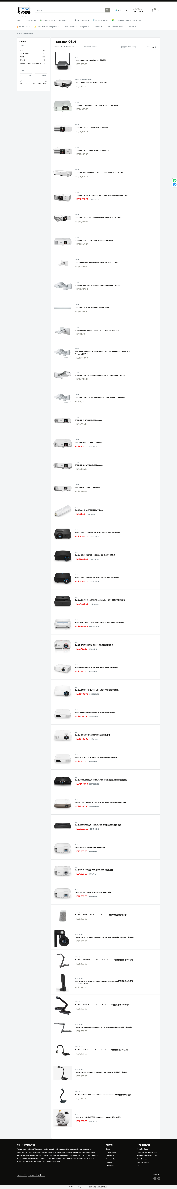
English (20, 1175)
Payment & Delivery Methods (147, 1152)
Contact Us (132, 27)
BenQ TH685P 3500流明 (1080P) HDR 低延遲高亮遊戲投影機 (96, 667)
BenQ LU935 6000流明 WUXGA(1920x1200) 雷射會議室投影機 (97, 690)
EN (126, 10)
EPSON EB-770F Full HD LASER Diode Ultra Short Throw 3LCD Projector (100, 375)
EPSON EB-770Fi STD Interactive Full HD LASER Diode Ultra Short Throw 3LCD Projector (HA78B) (102, 352)
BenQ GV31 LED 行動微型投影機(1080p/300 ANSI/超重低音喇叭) (98, 1117)
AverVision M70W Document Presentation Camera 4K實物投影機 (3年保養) (102, 1005)
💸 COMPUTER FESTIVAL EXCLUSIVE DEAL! (55, 20)
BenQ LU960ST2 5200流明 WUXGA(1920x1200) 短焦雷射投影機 (97, 532)
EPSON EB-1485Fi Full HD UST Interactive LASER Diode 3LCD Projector (100, 397)
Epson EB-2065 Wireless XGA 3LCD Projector (91, 83)
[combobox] (70, 10)
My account (137, 11)
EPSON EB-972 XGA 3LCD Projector (87, 487)
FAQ (138, 1165)
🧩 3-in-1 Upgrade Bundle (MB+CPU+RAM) (126, 20)
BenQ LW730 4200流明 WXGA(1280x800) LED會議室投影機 (96, 757)
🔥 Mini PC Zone (22, 27)
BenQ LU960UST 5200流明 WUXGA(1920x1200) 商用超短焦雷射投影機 (100, 600)
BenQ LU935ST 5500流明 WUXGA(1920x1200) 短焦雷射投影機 (97, 577)
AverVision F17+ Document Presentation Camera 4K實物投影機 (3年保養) (101, 1072)
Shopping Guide (142, 1149)
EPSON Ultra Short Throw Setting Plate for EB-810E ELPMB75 (96, 263)
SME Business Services (116, 27)
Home (19, 20)
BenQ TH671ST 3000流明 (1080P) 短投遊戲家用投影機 (94, 645)
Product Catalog (30, 20)
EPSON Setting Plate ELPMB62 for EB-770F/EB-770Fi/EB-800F (97, 330)
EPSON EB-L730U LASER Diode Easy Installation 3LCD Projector (97, 218)
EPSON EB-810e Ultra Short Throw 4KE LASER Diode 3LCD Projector (99, 173)
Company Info (111, 1152)
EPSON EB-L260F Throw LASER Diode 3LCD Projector (94, 240)
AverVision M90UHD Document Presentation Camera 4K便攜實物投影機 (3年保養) (104, 937)
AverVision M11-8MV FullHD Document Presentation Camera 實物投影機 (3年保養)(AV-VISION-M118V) (104, 982)
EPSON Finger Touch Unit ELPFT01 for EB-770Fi (92, 308)
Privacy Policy (111, 1159)
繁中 (119, 10)
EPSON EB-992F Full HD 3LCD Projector (89, 442)
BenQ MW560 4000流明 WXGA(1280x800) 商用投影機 (94, 870)
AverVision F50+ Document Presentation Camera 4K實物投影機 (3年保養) (101, 1050)
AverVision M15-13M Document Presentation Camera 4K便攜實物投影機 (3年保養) (104, 960)
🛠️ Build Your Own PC (100, 20)
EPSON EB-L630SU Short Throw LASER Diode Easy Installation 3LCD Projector (103, 195)
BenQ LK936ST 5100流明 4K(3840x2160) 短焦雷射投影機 (95, 555)
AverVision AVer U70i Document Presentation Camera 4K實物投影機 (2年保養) (103, 1095)
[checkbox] (32, 50)
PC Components (69, 27)
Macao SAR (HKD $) (35, 1175)
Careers (109, 1162)
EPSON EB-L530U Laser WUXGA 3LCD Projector (92, 150)
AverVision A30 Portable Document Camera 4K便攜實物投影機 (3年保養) (101, 915)
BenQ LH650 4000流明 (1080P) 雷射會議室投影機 (92, 735)
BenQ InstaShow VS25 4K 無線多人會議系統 (90, 60)
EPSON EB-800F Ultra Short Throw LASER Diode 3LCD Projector (98, 285)
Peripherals (84, 27)
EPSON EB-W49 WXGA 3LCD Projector (88, 420)
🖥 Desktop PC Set (81, 20)
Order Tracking (142, 1159)
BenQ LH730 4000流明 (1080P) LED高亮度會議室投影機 (95, 712)
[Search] (107, 10)
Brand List (98, 27)
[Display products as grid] (156, 47)
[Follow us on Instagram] (158, 1178)
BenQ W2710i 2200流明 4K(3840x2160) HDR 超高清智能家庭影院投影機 (100, 802)
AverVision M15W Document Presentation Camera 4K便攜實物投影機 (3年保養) (103, 1027)
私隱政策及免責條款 (102, 1187)
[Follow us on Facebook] (154, 1178)
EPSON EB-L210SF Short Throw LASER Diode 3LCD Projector (96, 105)
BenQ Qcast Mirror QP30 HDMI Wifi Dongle (89, 510)
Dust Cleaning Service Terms (147, 1155)
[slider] (21, 81)
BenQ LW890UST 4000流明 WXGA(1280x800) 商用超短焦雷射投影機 (99, 622)
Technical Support (143, 1162)
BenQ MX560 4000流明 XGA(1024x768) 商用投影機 (93, 892)
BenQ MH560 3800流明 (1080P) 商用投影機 (90, 847)
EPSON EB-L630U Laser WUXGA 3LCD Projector (92, 128)
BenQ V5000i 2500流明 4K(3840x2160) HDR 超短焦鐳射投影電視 (98, 825)
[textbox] (26, 75)
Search (108, 1149)
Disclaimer (109, 1165)
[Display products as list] (153, 47)
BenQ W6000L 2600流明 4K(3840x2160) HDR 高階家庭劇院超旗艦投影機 (101, 780)
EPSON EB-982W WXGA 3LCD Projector (89, 465)
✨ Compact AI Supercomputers (45, 27)
